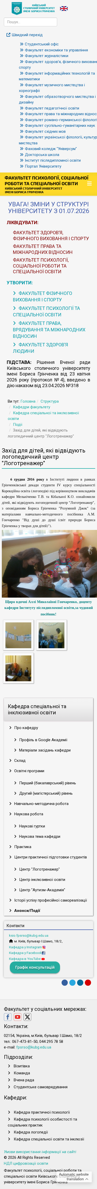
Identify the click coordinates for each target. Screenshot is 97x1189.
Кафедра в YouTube (25, 959)
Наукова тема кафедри (39, 836)
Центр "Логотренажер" (39, 869)
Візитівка (22, 1066)
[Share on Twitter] (72, 983)
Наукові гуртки (31, 826)
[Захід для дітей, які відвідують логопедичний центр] (18, 635)
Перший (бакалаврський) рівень (47, 783)
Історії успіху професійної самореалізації (50, 900)
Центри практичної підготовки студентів (50, 857)
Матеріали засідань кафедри (44, 750)
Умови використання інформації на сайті (40, 1151)
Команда (22, 1073)
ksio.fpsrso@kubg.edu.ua (28, 935)
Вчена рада (24, 1080)
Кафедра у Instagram (25, 947)
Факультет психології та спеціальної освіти (46, 311)
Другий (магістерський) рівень (45, 793)
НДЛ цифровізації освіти (26, 1163)
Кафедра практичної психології (42, 1112)
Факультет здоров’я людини (40, 348)
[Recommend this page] (88, 983)
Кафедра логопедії (31, 1132)
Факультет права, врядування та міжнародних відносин (49, 329)
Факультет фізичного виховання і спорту (42, 296)
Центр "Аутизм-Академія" (41, 890)
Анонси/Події (26, 910)
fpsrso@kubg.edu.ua (33, 1047)
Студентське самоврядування (41, 1087)
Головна (27, 401)
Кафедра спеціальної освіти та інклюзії (49, 1139)
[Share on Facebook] (65, 983)
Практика (22, 846)
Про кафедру (25, 727)
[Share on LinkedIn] (80, 983)
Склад (19, 760)
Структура (50, 401)
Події (17, 424)
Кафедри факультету (31, 407)
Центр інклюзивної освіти (41, 879)
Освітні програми (28, 771)
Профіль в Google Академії (42, 740)
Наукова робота (28, 814)
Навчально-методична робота (41, 803)
